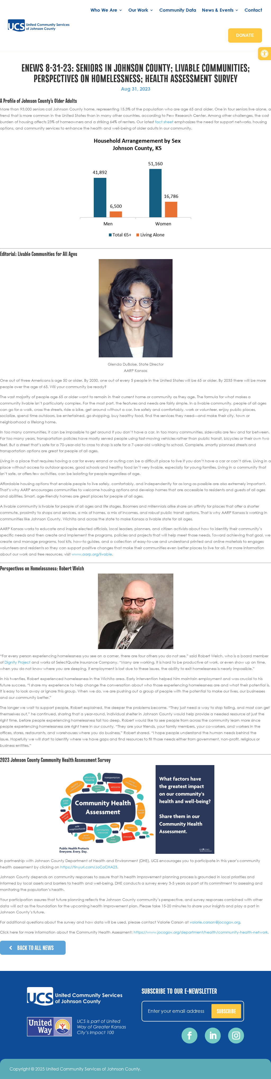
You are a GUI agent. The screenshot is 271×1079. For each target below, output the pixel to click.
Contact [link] (253, 9)
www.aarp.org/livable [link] (92, 554)
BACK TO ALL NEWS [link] (35, 947)
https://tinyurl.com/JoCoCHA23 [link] (88, 866)
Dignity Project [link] (17, 662)
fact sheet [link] (164, 121)
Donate (245, 35)
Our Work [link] (138, 9)
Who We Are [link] (104, 9)
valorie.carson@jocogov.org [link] (215, 922)
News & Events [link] (217, 9)
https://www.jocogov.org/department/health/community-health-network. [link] (201, 932)
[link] (264, 53)
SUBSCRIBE (226, 1010)
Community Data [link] (177, 9)
